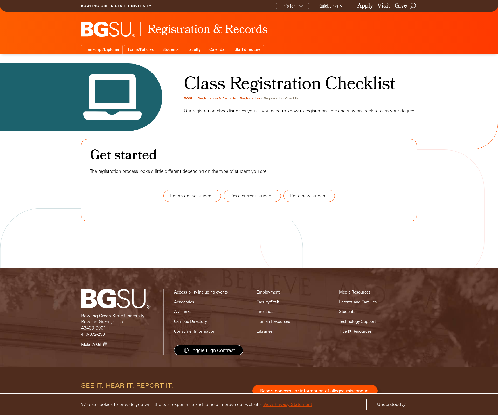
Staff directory (247, 49)
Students (170, 49)
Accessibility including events (201, 292)
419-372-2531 (94, 334)
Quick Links (328, 6)
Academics (184, 301)
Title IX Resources (355, 331)
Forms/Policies (141, 49)
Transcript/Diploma (102, 49)
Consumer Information (194, 331)
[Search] (413, 6)
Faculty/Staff (268, 301)
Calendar (217, 49)
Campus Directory (190, 321)
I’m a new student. (309, 195)
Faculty (194, 49)
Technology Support (357, 321)
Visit (383, 6)
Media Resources (355, 292)
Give (401, 6)
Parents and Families (358, 301)
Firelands (265, 311)
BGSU (189, 98)
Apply (365, 6)
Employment (268, 292)
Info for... (290, 6)
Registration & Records (217, 98)
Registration (250, 98)
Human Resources (273, 321)
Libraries (265, 331)
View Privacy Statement (287, 404)
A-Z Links (182, 311)
